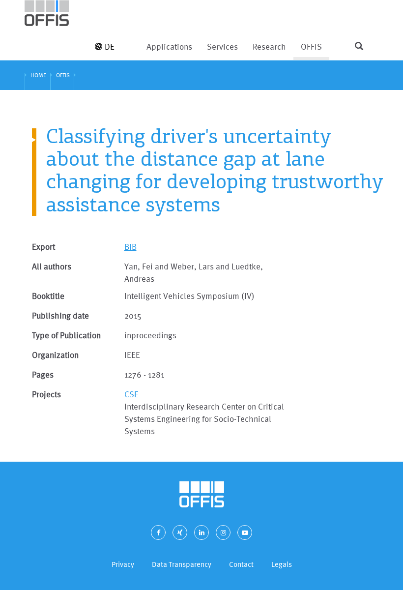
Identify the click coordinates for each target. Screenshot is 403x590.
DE (110, 46)
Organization (55, 354)
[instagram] (223, 532)
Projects (46, 394)
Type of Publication (66, 335)
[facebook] (158, 532)
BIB (130, 246)
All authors (51, 266)
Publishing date (60, 315)
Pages (43, 374)
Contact (241, 564)
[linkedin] (201, 532)
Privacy (123, 564)
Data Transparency (181, 564)
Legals (281, 564)
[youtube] (244, 532)
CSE (131, 394)
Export (43, 246)
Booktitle (48, 295)
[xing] (180, 532)
